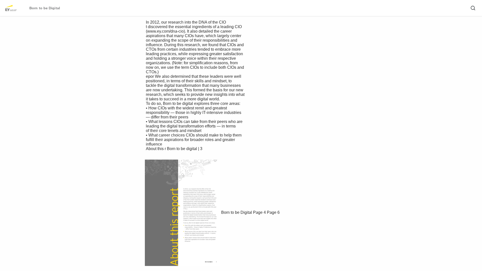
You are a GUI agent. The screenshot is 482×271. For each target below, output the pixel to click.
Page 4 (259, 212)
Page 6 (273, 212)
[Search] (473, 8)
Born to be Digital (236, 212)
